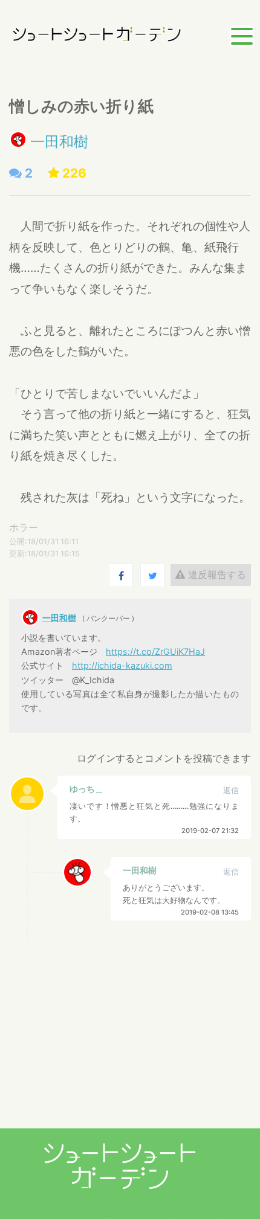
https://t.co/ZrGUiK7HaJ (155, 651)
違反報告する (215, 574)
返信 (231, 790)
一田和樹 (59, 141)
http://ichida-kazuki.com (122, 665)
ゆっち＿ (86, 788)
